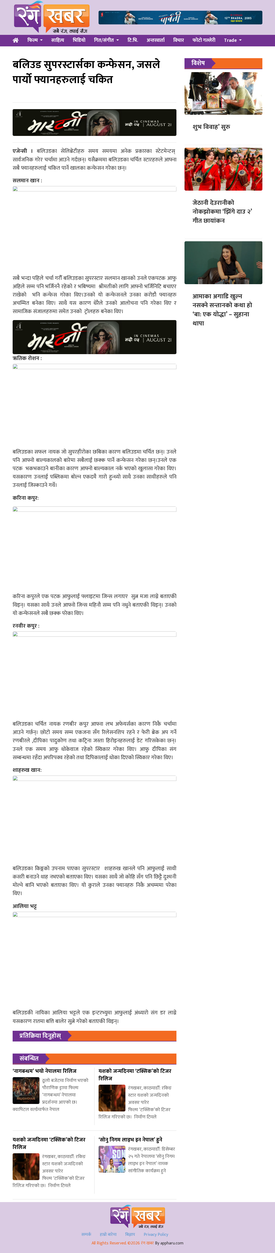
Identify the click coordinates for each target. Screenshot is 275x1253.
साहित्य (57, 40)
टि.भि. (133, 40)
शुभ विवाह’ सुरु (211, 127)
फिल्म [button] (33, 40)
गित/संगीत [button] (104, 40)
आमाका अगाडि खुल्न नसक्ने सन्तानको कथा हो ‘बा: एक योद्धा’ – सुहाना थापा (222, 310)
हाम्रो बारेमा (108, 1234)
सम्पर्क (86, 1234)
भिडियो (79, 40)
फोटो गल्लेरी (204, 40)
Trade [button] (231, 40)
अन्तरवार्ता (156, 40)
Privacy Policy (156, 1234)
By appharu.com (169, 1243)
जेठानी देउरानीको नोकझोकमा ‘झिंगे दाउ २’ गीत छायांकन (222, 212)
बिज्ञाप (130, 1234)
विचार (178, 40)
